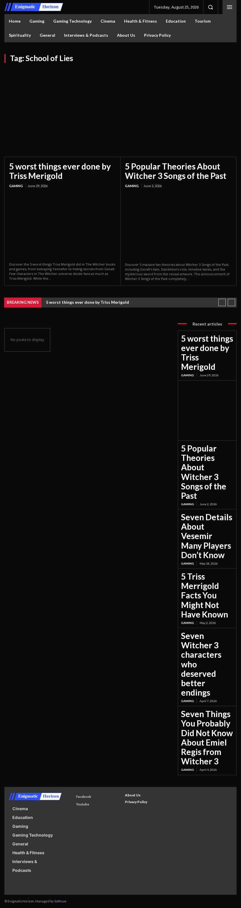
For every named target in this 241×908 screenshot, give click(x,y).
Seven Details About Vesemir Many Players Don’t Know (206, 536)
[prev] (222, 302)
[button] (210, 7)
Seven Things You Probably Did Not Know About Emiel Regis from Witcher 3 (207, 737)
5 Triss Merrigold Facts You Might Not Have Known (204, 595)
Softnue (60, 901)
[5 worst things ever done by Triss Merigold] (62, 226)
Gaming (16, 186)
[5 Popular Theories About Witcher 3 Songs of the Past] (178, 226)
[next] (231, 302)
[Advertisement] (120, 107)
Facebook (83, 796)
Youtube (82, 804)
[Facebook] (70, 796)
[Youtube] (70, 804)
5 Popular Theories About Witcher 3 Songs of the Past (175, 171)
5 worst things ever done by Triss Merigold (60, 171)
